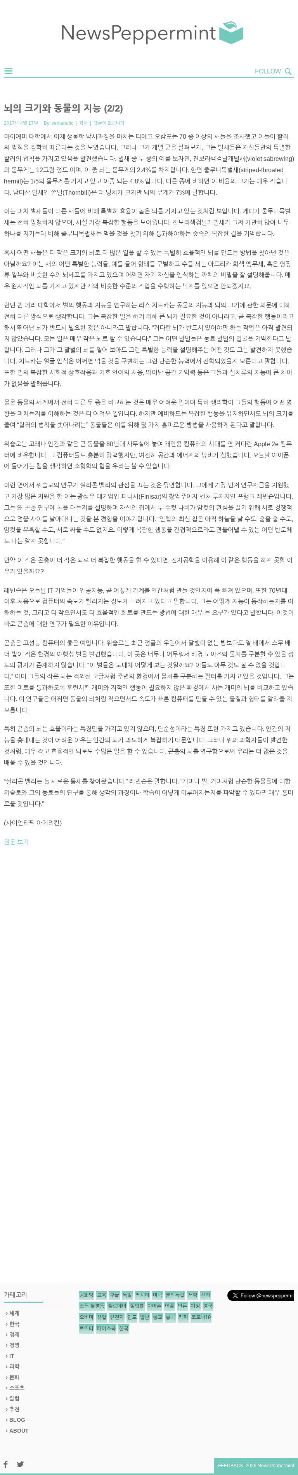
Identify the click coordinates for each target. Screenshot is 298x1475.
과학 (83, 123)
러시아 (142, 1295)
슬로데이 (117, 1306)
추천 (14, 1409)
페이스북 (106, 1329)
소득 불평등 (92, 1306)
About (19, 1431)
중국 (170, 1317)
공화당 (87, 1295)
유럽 (101, 1317)
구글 (114, 1295)
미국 (157, 1295)
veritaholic (62, 123)
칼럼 (14, 1398)
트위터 (87, 1329)
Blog (17, 1420)
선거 (205, 1295)
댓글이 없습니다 (109, 123)
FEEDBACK (230, 1465)
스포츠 (16, 1388)
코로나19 (201, 1317)
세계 (14, 1313)
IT (11, 1356)
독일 (127, 1295)
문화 (14, 1377)
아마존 (154, 1306)
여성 (195, 1306)
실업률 (137, 1306)
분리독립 (175, 1295)
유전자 (117, 1317)
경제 (14, 1335)
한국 (14, 1324)
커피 (183, 1317)
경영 (14, 1345)
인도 (132, 1317)
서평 (192, 1295)
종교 (157, 1317)
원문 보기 (16, 842)
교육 (101, 1295)
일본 (144, 1317)
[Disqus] (149, 960)
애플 (169, 1306)
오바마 (87, 1317)
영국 (208, 1306)
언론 (182, 1306)
